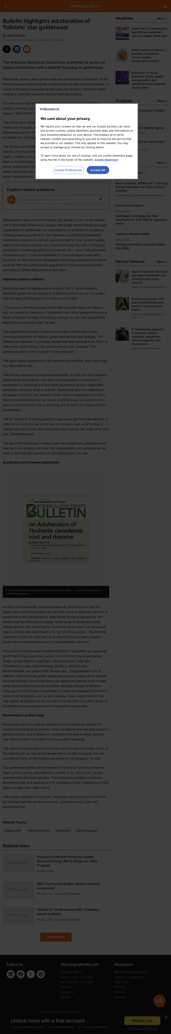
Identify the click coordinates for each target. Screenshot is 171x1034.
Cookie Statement (106, 159)
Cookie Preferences (68, 170)
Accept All (98, 170)
